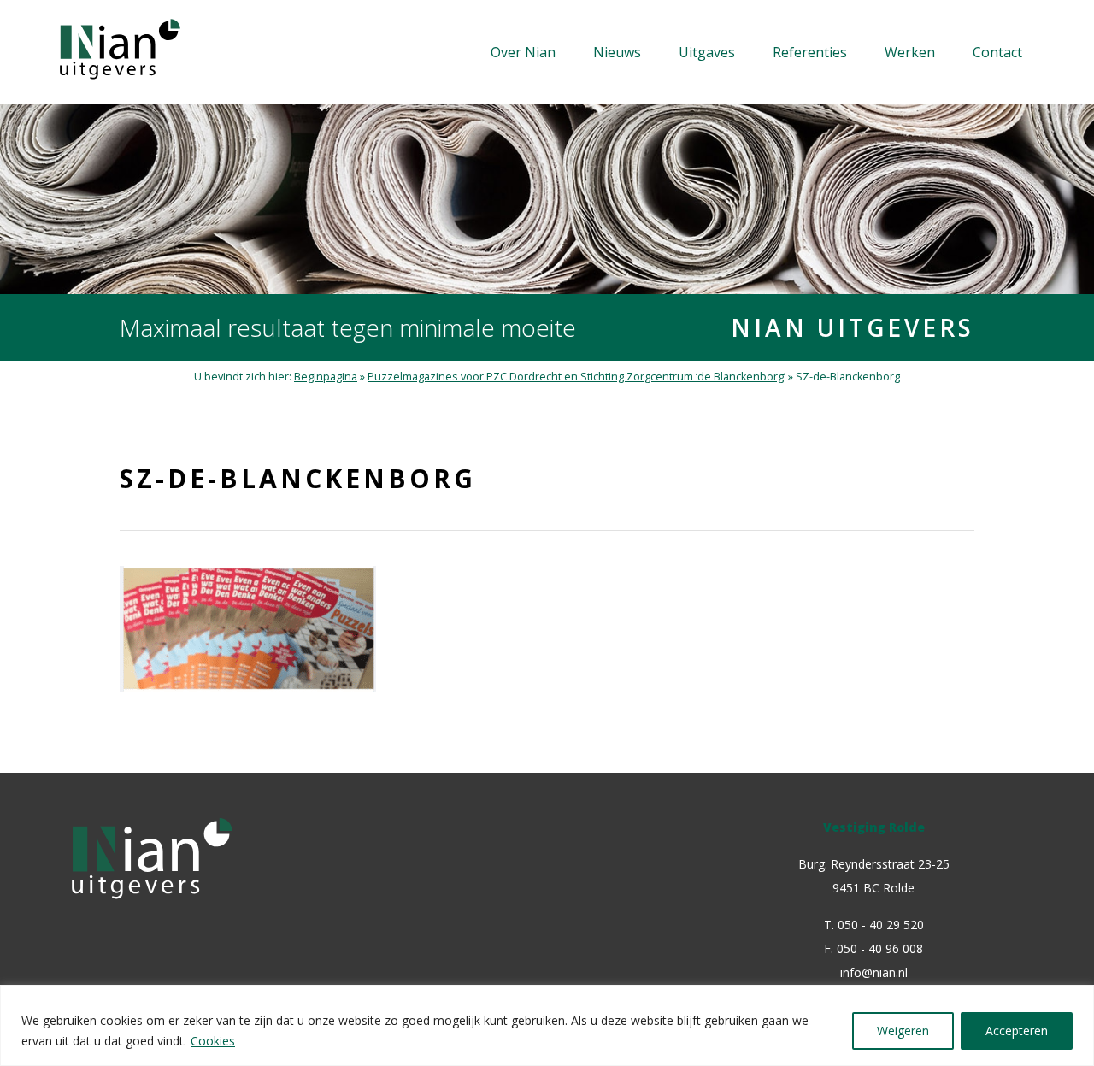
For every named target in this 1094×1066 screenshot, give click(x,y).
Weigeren (903, 1030)
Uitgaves (707, 52)
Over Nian (523, 52)
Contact (997, 52)
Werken (910, 52)
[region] (547, 1025)
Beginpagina (325, 376)
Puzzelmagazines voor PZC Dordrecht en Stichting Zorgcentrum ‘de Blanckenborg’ (576, 376)
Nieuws (617, 52)
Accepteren (1016, 1030)
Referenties (810, 52)
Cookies (213, 1041)
